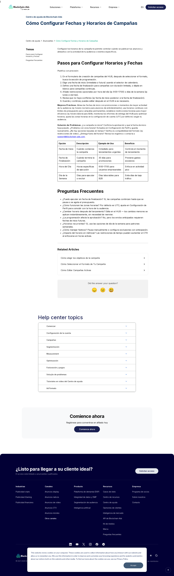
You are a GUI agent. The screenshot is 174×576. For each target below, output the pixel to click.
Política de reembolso (149, 561)
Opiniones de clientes (112, 508)
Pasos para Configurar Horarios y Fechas (34, 55)
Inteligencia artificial (82, 508)
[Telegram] (104, 544)
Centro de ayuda (33, 41)
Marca (105, 529)
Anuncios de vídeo (53, 502)
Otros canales (50, 518)
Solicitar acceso (155, 7)
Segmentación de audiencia (86, 502)
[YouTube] (77, 544)
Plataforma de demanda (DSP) (86, 492)
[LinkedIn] (70, 544)
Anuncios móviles (52, 513)
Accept (133, 565)
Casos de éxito (109, 492)
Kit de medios (109, 524)
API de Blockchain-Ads (112, 518)
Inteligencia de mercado (113, 513)
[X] (84, 544)
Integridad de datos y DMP (85, 497)
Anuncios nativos (52, 497)
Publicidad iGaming (24, 497)
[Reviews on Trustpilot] (151, 555)
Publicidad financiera (24, 502)
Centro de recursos (111, 497)
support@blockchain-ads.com (71, 136)
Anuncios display (52, 492)
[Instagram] (90, 544)
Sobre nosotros (138, 497)
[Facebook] (97, 544)
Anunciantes (48, 41)
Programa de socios (140, 492)
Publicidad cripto (23, 492)
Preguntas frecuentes (112, 534)
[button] (56, 7)
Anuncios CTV (51, 508)
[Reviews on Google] (156, 555)
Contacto (136, 502)
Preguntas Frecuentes (34, 60)
